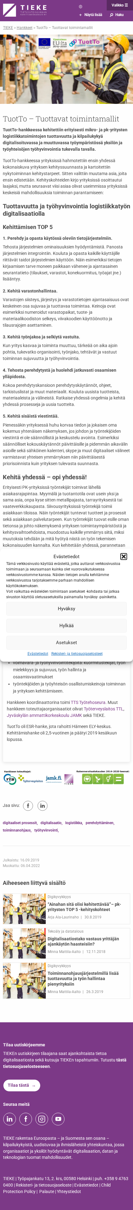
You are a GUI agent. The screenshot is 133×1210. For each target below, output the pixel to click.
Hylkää (66, 625)
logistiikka (73, 823)
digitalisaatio (51, 823)
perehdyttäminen (100, 823)
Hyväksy (66, 608)
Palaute (46, 1191)
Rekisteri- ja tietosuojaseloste (43, 1185)
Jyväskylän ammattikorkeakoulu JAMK (44, 715)
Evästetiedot (38, 653)
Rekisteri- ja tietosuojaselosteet (77, 653)
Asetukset (66, 642)
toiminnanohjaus (17, 830)
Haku (116, 15)
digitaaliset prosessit (20, 823)
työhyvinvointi (46, 830)
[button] (124, 557)
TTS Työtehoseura (88, 702)
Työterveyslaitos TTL (103, 709)
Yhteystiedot (69, 1191)
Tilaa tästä (18, 1085)
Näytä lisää (90, 15)
